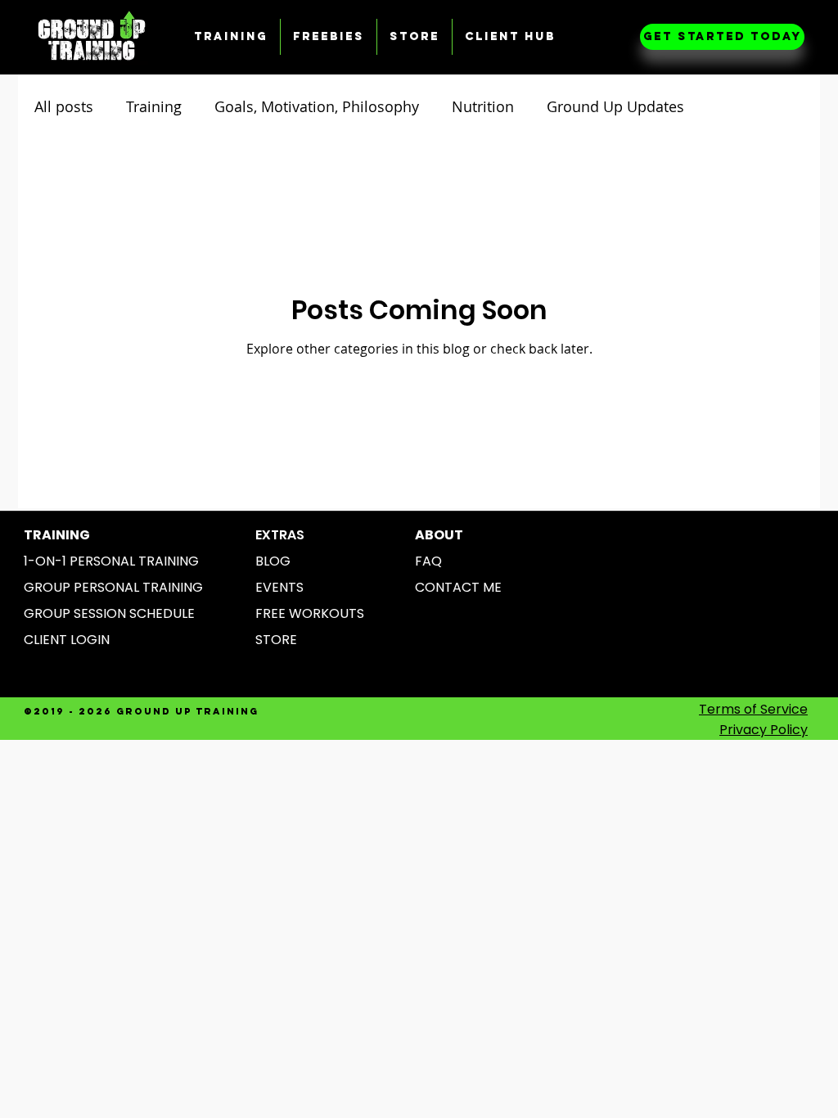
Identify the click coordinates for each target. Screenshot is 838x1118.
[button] (231, 37)
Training (154, 106)
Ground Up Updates (615, 106)
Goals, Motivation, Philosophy (316, 106)
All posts (63, 106)
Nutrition (483, 106)
